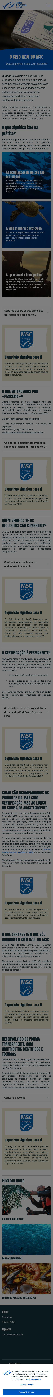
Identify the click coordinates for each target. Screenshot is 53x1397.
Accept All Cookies (26, 1392)
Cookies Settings (26, 1384)
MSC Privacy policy (33, 1379)
